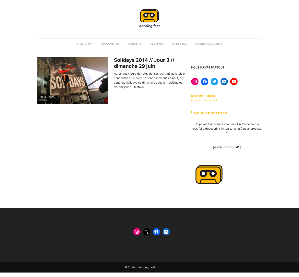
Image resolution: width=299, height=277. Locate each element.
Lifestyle (179, 43)
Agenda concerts (209, 43)
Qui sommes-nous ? (204, 100)
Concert (134, 43)
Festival (156, 43)
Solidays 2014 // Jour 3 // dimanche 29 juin (144, 63)
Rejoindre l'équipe (203, 95)
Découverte (110, 43)
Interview (84, 43)
